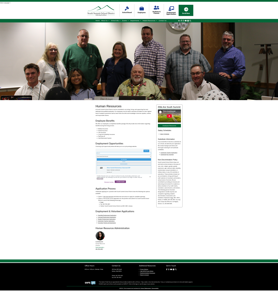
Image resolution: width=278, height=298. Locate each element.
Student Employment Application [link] (107, 219)
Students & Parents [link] (156, 12)
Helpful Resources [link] (149, 20)
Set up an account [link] (108, 196)
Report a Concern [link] (144, 275)
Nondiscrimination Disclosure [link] (147, 273)
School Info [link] (115, 20)
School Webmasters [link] (146, 288)
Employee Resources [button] (169, 125)
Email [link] (101, 202)
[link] (5, 3)
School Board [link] (127, 12)
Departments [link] (134, 20)
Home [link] (98, 20)
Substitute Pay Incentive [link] (167, 154)
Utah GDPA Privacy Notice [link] (146, 271)
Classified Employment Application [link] (107, 215)
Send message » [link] (100, 247)
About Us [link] (104, 20)
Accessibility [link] (155, 288)
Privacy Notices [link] (144, 269)
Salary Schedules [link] (164, 134)
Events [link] (124, 20)
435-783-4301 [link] (99, 249)
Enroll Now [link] (186, 13)
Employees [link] (142, 12)
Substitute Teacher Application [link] (106, 221)
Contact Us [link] (162, 20)
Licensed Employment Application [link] (107, 217)
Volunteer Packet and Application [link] (107, 223)
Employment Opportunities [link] (171, 13)
